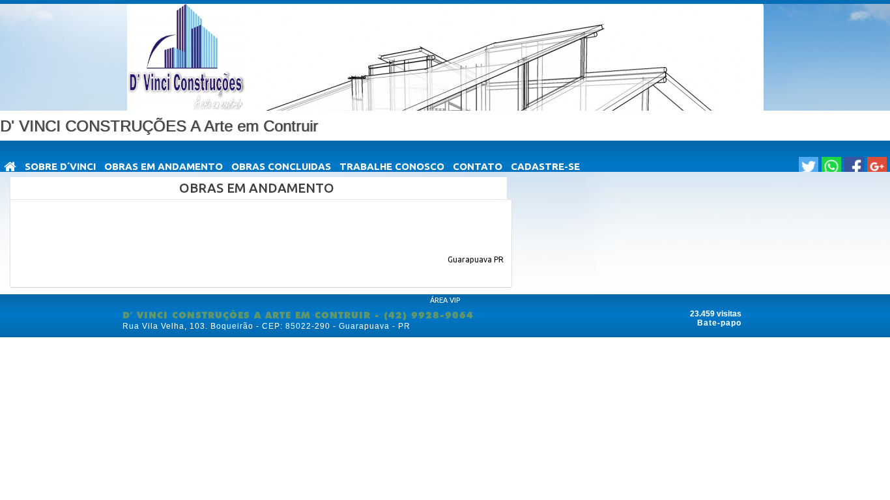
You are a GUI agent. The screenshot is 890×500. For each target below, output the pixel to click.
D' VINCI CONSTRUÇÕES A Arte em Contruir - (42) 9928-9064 (298, 315)
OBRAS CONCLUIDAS (281, 166)
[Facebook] (854, 166)
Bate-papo (719, 322)
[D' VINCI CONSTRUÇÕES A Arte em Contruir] (10, 167)
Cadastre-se (545, 166)
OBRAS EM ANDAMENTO (163, 166)
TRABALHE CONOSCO (391, 166)
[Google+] (877, 166)
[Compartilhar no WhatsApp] (831, 166)
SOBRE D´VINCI (60, 166)
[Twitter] (808, 166)
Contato (477, 166)
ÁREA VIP (445, 300)
